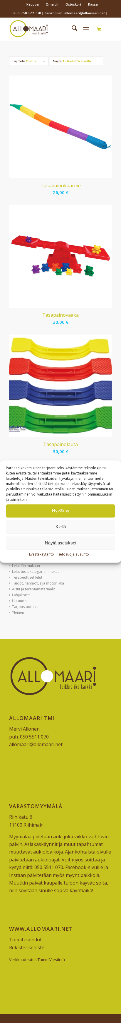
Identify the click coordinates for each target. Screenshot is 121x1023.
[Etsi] (71, 29)
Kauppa (32, 4)
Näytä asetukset (60, 542)
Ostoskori (73, 4)
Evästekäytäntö (41, 554)
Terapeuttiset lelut (27, 577)
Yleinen (18, 612)
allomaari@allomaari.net (36, 744)
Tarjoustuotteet (25, 606)
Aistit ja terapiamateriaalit (33, 589)
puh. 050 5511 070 (29, 737)
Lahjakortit (21, 594)
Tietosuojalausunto (73, 554)
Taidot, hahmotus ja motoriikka (38, 583)
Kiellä (61, 526)
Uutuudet (20, 600)
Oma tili (52, 4)
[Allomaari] (50, 29)
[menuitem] (32, 4)
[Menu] (86, 29)
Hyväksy (60, 510)
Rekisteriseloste (26, 947)
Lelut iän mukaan (26, 565)
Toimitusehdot (25, 939)
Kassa (93, 4)
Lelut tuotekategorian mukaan (37, 571)
